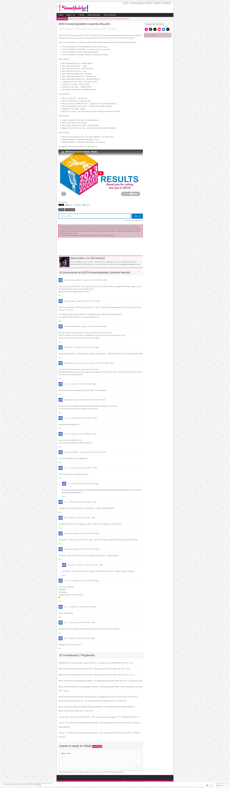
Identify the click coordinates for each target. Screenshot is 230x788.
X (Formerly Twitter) (136, 3)
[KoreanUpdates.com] (115, 7)
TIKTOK (125, 3)
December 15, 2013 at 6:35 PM (80, 607)
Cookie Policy (37, 784)
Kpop (61, 210)
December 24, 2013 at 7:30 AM (90, 400)
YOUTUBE (148, 3)
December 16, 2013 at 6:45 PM (81, 434)
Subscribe (137, 216)
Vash (65, 518)
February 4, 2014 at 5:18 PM (84, 347)
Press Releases (94, 15)
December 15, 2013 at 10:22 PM (83, 533)
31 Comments (112, 29)
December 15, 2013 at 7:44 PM (83, 580)
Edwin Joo (84, 29)
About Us (71, 15)
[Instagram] (146, 29)
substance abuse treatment (73, 280)
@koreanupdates (151, 35)
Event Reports (110, 15)
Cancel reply (97, 746)
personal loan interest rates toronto (76, 363)
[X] (155, 29)
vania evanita (68, 347)
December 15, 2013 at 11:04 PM (79, 518)
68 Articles (97, 258)
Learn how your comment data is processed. (106, 772)
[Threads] (167, 29)
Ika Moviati (67, 549)
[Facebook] (163, 29)
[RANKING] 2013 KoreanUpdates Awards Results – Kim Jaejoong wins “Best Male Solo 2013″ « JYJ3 (95, 663)
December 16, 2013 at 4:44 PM (90, 452)
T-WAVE (81, 15)
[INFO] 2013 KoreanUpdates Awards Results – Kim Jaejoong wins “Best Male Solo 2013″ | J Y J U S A (96, 675)
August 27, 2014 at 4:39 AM (93, 280)
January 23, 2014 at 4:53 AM (99, 363)
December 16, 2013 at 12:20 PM (81, 468)
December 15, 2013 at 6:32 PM (80, 622)
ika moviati (67, 533)
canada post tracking (71, 400)
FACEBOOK (157, 3)
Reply (105, 280)
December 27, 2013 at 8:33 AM (81, 384)
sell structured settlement (72, 326)
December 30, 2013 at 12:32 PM (82, 483)
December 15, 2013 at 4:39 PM (79, 638)
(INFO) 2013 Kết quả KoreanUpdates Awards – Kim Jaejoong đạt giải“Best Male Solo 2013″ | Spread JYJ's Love (100, 681)
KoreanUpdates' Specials (98, 29)
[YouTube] (159, 29)
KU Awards (70, 210)
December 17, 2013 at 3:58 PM (81, 418)
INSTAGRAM (166, 3)
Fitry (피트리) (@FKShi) (71, 452)
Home (60, 15)
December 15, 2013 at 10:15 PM (83, 549)
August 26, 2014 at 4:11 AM (86, 301)
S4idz (65, 638)
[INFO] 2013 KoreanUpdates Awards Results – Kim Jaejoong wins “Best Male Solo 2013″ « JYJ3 (94, 669)
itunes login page (69, 301)
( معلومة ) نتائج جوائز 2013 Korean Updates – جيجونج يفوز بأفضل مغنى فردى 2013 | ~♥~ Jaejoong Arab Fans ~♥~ (99, 717)
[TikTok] (150, 29)
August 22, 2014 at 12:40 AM (91, 326)
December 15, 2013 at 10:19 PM (86, 565)
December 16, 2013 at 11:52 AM (80, 502)
